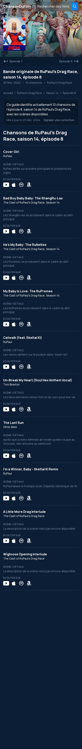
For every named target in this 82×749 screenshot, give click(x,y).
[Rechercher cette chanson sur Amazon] (29, 185)
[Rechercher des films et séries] (74, 6)
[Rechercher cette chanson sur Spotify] (21, 185)
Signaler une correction (58, 120)
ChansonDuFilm (18, 6)
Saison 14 (52, 93)
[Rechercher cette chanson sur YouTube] (6, 185)
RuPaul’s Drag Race (29, 93)
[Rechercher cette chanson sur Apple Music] (14, 185)
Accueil (8, 93)
